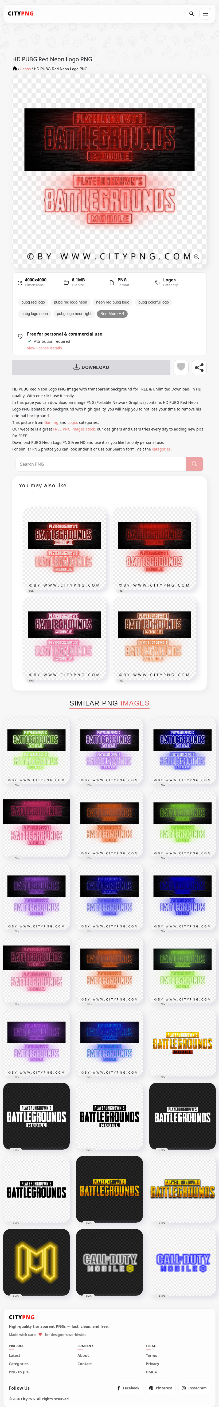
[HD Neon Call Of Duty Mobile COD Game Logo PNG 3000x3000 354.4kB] (109, 1262)
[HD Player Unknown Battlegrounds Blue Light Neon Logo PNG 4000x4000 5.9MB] (109, 897)
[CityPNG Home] (21, 13)
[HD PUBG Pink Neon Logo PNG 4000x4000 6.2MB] (36, 970)
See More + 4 (112, 314)
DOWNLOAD (95, 367)
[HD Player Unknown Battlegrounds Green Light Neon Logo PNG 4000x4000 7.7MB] (182, 824)
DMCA (151, 1372)
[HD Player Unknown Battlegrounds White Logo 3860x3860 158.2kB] (182, 1116)
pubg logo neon (34, 314)
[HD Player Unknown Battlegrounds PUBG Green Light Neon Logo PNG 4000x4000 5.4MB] (36, 751)
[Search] (191, 13)
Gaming (51, 422)
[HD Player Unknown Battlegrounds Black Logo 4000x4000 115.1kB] (36, 1189)
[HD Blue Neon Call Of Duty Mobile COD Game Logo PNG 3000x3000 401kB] (182, 1262)
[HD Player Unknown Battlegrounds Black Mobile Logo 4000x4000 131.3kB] (109, 1116)
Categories (19, 1363)
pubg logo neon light (74, 314)
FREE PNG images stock (74, 429)
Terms (151, 1355)
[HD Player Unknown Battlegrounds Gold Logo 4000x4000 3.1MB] (109, 1189)
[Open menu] (205, 13)
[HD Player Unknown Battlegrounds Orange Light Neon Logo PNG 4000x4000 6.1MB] (109, 824)
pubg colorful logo (153, 302)
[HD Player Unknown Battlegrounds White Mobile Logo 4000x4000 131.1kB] (36, 1116)
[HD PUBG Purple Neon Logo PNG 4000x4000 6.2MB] (36, 1043)
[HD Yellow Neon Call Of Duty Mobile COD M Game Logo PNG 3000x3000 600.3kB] (36, 1262)
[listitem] (128, 1388)
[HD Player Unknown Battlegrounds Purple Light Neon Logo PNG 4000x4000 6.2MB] (36, 897)
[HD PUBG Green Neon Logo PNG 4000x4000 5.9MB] (182, 970)
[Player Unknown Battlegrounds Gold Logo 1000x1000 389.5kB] (182, 1189)
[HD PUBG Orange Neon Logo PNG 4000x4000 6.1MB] (109, 970)
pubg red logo (33, 302)
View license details (44, 348)
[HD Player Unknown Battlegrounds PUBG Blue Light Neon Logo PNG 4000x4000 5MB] (182, 751)
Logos (169, 280)
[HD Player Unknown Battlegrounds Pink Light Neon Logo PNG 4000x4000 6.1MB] (36, 824)
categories (161, 449)
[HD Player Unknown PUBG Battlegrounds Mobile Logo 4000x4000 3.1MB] (182, 1043)
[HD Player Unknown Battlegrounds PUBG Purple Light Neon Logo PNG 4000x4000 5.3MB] (109, 751)
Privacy (152, 1363)
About (83, 1355)
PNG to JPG (19, 1372)
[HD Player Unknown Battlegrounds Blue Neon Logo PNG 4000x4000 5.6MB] (182, 897)
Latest (14, 1355)
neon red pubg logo (112, 302)
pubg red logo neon (70, 302)
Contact (84, 1363)
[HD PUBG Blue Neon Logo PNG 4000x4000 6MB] (109, 1043)
